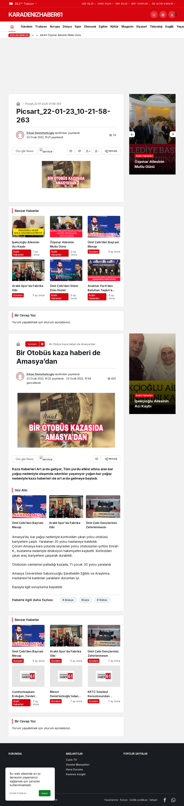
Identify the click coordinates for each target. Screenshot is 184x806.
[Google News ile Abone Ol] (24, 151)
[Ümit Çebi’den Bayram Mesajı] (104, 236)
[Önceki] (33, 35)
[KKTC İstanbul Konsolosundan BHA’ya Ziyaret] (104, 685)
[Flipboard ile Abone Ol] (46, 151)
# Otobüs (102, 599)
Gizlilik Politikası (18, 793)
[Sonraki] (37, 35)
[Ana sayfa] (12, 26)
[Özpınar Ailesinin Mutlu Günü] (66, 236)
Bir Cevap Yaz (25, 315)
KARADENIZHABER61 (35, 14)
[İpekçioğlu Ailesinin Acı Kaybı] (28, 236)
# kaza (85, 599)
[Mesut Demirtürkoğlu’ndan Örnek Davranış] (66, 685)
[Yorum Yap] (79, 151)
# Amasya (68, 599)
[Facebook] (165, 799)
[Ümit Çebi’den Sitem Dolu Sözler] (66, 279)
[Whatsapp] (173, 799)
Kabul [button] (45, 793)
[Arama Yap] (154, 14)
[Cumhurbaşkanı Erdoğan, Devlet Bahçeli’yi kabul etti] (28, 685)
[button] (163, 14)
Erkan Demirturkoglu (40, 133)
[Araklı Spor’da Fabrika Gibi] (28, 279)
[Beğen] (70, 151)
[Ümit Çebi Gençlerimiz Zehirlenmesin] (103, 512)
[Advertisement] (92, 67)
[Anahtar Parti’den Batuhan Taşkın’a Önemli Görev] (104, 279)
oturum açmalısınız (57, 322)
